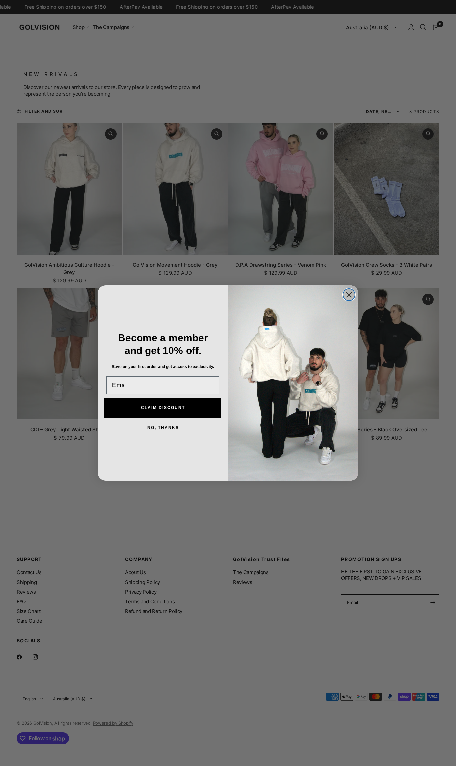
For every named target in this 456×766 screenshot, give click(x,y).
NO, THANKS (163, 427)
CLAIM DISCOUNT (163, 407)
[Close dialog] (349, 295)
